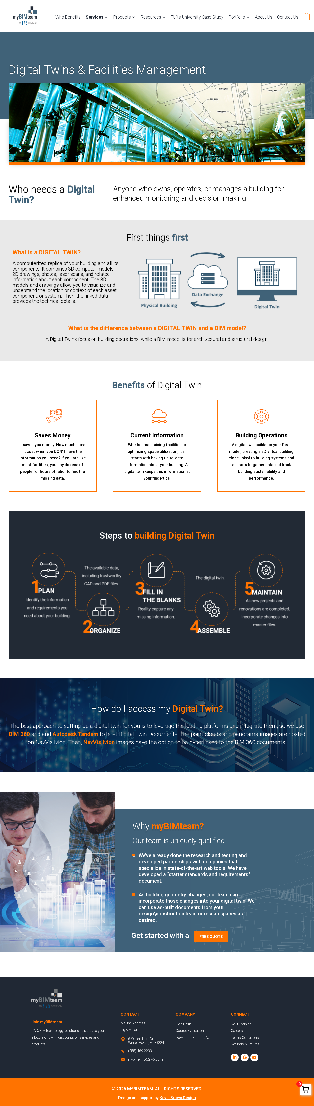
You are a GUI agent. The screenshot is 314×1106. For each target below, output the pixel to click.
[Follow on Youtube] (254, 1057)
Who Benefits (68, 17)
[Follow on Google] (245, 1057)
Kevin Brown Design (178, 1097)
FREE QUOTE (211, 936)
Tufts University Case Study (197, 17)
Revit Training (241, 1024)
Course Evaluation (190, 1031)
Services (94, 17)
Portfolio (236, 17)
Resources (151, 17)
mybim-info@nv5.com (145, 1059)
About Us (263, 17)
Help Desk (183, 1024)
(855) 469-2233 (140, 1051)
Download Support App (194, 1038)
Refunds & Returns (245, 1044)
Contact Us (287, 17)
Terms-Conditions (245, 1038)
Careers (237, 1031)
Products (122, 17)
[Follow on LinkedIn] (235, 1057)
